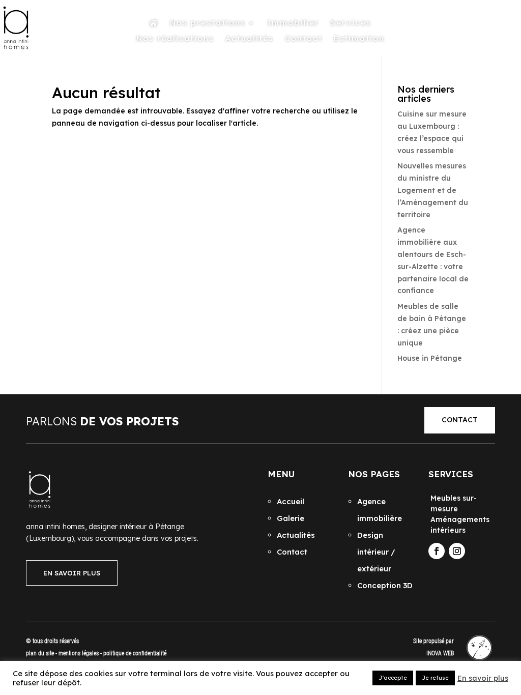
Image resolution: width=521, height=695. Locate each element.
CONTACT (460, 419)
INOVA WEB (440, 653)
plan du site (40, 653)
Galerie (290, 518)
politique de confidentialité (134, 653)
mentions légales (79, 653)
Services (350, 23)
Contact (304, 39)
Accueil (290, 501)
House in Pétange (429, 358)
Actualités (249, 39)
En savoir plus (482, 678)
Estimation (359, 39)
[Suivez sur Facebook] (436, 551)
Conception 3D (385, 585)
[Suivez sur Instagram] (457, 551)
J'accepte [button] (393, 677)
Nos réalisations (175, 39)
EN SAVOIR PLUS (71, 573)
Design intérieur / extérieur (376, 551)
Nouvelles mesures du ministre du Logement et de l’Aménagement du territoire (432, 190)
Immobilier (293, 23)
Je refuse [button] (435, 677)
